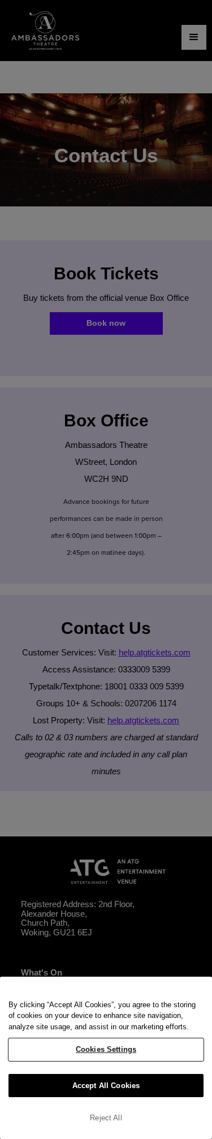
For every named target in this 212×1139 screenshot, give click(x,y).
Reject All (106, 1118)
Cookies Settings (106, 1049)
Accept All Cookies (106, 1085)
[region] (106, 1058)
